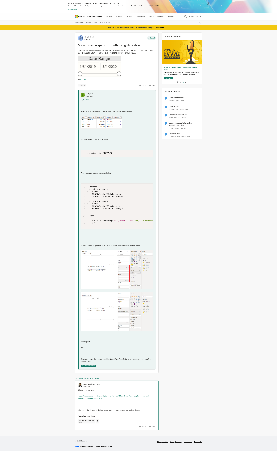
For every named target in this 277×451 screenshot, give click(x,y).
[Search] (185, 16)
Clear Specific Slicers (176, 98)
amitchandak (88, 384)
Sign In (198, 16)
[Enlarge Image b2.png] (117, 269)
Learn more (160, 27)
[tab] (181, 82)
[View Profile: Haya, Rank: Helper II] (80, 38)
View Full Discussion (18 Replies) (88, 378)
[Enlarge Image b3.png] (117, 311)
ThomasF (184, 128)
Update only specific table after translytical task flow (180, 124)
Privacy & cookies (175, 442)
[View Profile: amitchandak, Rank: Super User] (80, 385)
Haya (86, 37)
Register (191, 16)
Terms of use (188, 442)
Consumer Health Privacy (103, 446)
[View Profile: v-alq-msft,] (83, 95)
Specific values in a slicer (178, 114)
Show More (84, 80)
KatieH (182, 100)
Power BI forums (98, 22)
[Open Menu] (200, 22)
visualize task (174, 106)
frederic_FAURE (185, 136)
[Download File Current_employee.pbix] (97, 421)
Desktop (107, 22)
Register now (72, 9)
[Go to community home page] (88, 16)
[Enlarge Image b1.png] (101, 122)
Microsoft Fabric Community (83, 22)
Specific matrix (174, 134)
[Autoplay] (178, 82)
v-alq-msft (89, 94)
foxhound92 (182, 117)
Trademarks (198, 442)
